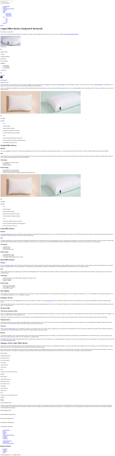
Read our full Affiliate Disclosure (71, 34)
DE (6, 21)
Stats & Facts (8, 15)
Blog (4, 12)
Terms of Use (6, 442)
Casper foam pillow (6, 234)
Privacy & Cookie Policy (8, 443)
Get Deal (2, 75)
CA (6, 19)
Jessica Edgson (4, 80)
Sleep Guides (8, 14)
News (4, 11)
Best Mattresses (6, 6)
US (4, 17)
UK (6, 20)
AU (6, 18)
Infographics (8, 13)
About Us (5, 436)
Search (4, 23)
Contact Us (5, 438)
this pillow (8, 151)
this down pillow (9, 265)
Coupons (5, 9)
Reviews (5, 7)
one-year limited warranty (10, 328)
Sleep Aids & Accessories (8, 8)
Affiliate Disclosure (7, 440)
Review (2, 25)
